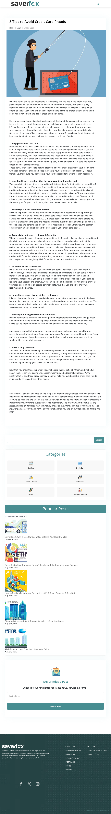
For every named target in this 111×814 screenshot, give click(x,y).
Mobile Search (98, 4)
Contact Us (70, 770)
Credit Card (29, 27)
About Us (91, 746)
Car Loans (70, 754)
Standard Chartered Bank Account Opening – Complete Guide (34, 621)
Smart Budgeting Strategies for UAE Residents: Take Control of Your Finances (41, 565)
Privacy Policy (93, 754)
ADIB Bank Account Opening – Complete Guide (27, 649)
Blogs (68, 766)
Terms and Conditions (97, 750)
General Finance (31, 481)
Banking (31, 468)
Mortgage (70, 762)
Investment (80, 481)
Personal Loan (72, 758)
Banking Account (73, 750)
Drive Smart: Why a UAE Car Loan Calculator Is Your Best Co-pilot (36, 537)
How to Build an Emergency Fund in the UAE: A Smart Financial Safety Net (40, 593)
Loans (30, 494)
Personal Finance (80, 494)
